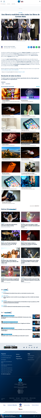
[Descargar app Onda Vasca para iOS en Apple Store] (14, 347)
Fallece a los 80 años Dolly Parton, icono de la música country (9, 225)
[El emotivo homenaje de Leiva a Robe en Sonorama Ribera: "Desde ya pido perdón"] (30, 253)
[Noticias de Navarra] (35, 405)
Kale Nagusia (3, 359)
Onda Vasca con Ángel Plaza (6, 371)
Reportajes (18, 356)
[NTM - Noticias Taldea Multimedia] (20, 405)
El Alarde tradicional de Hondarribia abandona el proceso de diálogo (16, 306)
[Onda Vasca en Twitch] (34, 347)
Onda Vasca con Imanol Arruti (6, 368)
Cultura (2, 223)
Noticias (17, 354)
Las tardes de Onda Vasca (6, 357)
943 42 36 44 (21, 388)
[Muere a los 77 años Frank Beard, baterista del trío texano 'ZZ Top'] (10, 235)
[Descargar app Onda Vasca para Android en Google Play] (7, 347)
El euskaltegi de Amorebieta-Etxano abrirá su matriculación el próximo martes (18, 293)
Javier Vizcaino (30, 357)
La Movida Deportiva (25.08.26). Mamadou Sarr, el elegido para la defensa (15, 323)
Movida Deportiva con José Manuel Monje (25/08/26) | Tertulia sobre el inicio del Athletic (16, 318)
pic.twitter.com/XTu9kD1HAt (12, 69)
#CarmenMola (4, 69)
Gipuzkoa (5, 300)
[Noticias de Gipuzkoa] (12, 405)
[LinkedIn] (31, 47)
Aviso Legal (18, 398)
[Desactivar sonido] (36, 416)
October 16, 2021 (21, 72)
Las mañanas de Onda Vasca (6, 355)
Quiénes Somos (11, 398)
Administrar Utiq (28, 399)
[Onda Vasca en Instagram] (32, 347)
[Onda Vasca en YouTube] (29, 347)
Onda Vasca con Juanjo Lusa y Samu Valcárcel (6, 365)
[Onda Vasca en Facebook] (27, 347)
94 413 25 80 (21, 385)
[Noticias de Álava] (27, 405)
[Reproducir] (34, 317)
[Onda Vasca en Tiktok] (37, 347)
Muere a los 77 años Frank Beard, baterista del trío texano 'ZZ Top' (9, 243)
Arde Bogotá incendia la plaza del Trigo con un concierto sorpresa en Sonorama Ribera (30, 280)
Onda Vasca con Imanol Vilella (6, 369)
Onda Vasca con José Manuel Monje (6, 362)
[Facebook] (34, 47)
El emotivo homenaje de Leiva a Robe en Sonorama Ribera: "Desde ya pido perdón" (30, 261)
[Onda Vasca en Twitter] (24, 347)
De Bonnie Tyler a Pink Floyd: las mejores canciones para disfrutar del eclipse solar (9, 261)
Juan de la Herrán (31, 355)
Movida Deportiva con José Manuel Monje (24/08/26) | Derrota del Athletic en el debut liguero (16, 330)
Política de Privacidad (24, 398)
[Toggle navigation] (1, 1)
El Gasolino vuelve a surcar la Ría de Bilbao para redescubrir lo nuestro (15, 335)
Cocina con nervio (31, 359)
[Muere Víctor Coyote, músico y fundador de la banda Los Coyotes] (30, 235)
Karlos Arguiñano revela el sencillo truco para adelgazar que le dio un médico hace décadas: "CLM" (21, 297)
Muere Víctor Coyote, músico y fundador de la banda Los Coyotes (29, 243)
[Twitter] (29, 47)
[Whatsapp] (37, 47)
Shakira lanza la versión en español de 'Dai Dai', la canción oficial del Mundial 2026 (10, 280)
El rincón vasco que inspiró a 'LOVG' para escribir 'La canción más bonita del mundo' (30, 226)
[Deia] (4, 405)
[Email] (39, 47)
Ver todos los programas (5, 373)
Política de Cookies (33, 398)
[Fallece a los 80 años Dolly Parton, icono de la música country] (10, 217)
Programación (19, 358)
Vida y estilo (5, 295)
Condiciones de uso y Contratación (19, 399)
